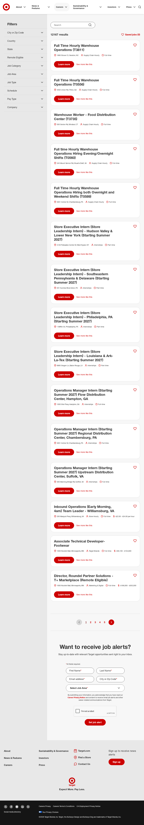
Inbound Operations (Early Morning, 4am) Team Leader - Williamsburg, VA (84, 509)
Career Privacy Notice (76, 697)
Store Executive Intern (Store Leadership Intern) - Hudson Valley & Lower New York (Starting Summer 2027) (83, 233)
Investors (112, 7)
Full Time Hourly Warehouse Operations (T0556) (76, 82)
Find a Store (84, 757)
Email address (77, 679)
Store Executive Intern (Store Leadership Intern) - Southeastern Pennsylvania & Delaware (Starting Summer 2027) (81, 276)
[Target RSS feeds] (28, 806)
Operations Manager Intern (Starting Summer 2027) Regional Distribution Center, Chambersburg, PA (83, 433)
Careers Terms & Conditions (63, 806)
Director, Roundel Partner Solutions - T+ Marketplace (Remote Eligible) (83, 578)
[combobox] (72, 25)
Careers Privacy (45, 806)
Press (129, 7)
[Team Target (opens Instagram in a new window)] (17, 806)
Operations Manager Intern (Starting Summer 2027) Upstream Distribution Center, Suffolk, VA (83, 472)
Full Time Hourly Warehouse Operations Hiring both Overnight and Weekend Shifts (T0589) (84, 192)
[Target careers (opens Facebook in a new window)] (11, 806)
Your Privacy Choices (50, 812)
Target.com (84, 750)
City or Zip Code (108, 679)
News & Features (36, 7)
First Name (75, 670)
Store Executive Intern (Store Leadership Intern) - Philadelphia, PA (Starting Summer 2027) (83, 317)
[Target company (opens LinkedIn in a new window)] (22, 806)
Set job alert (95, 722)
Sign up (117, 762)
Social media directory (12, 812)
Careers (59, 7)
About (19, 7)
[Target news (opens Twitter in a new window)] (5, 806)
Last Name (106, 670)
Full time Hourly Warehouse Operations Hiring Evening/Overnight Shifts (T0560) (83, 153)
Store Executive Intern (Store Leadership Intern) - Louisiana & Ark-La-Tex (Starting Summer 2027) (83, 355)
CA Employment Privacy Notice (88, 806)
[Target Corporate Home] (6, 7)
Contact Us (84, 764)
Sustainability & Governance (80, 7)
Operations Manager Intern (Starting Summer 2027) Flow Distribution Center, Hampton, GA (83, 394)
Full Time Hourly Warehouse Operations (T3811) (76, 47)
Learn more (64, 64)
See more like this (84, 64)
